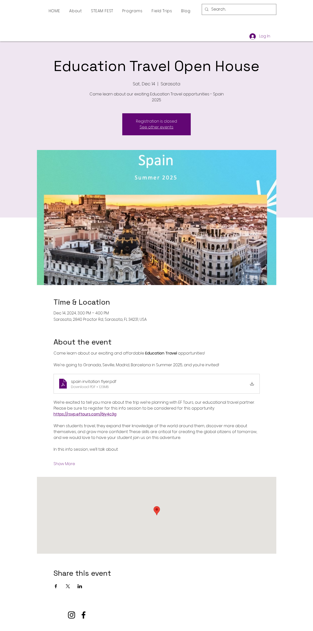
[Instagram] (71, 615)
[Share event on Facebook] (56, 586)
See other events (156, 127)
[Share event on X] (68, 586)
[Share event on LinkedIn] (80, 586)
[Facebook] (83, 615)
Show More (64, 464)
